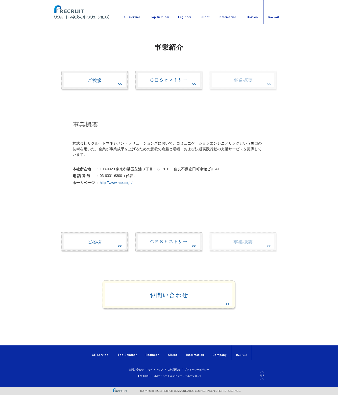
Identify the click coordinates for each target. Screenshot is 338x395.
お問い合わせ (136, 369)
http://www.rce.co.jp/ (116, 183)
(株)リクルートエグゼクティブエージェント (178, 375)
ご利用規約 (174, 369)
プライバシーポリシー (196, 369)
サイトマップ (155, 369)
